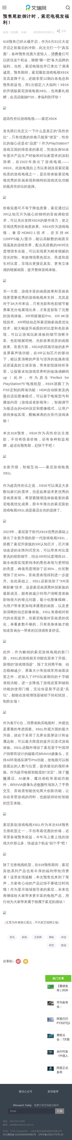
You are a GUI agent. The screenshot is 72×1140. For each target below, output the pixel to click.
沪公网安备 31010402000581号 (19, 1134)
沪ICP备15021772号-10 (50, 1134)
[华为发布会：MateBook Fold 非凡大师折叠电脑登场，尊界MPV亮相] (50, 1003)
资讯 (12, 937)
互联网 (38, 937)
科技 (63, 937)
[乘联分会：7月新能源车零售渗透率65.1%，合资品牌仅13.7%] (50, 1036)
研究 (51, 945)
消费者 (56, 54)
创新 (40, 785)
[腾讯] (25, 961)
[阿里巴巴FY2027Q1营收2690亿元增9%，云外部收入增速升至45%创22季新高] (50, 1019)
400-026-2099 (17, 1121)
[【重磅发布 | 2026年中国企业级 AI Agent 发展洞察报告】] (50, 987)
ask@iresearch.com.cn (22, 1124)
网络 (51, 937)
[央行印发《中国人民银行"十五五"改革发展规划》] (50, 1052)
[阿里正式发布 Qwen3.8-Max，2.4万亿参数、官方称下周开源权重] (50, 1069)
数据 (63, 945)
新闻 (24, 937)
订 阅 (59, 1111)
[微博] (18, 961)
